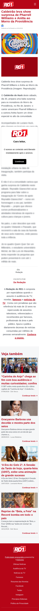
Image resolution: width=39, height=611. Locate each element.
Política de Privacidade (19, 603)
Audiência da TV (19, 568)
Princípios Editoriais (19, 599)
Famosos (19, 577)
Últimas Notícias (19, 564)
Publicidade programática (15, 557)
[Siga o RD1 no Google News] (2, 25)
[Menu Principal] (35, 4)
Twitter (19, 590)
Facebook (19, 586)
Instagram (19, 595)
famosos (16, 299)
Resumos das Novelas (19, 582)
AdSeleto (20, 560)
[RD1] (8, 4)
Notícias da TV (19, 573)
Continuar (19, 161)
